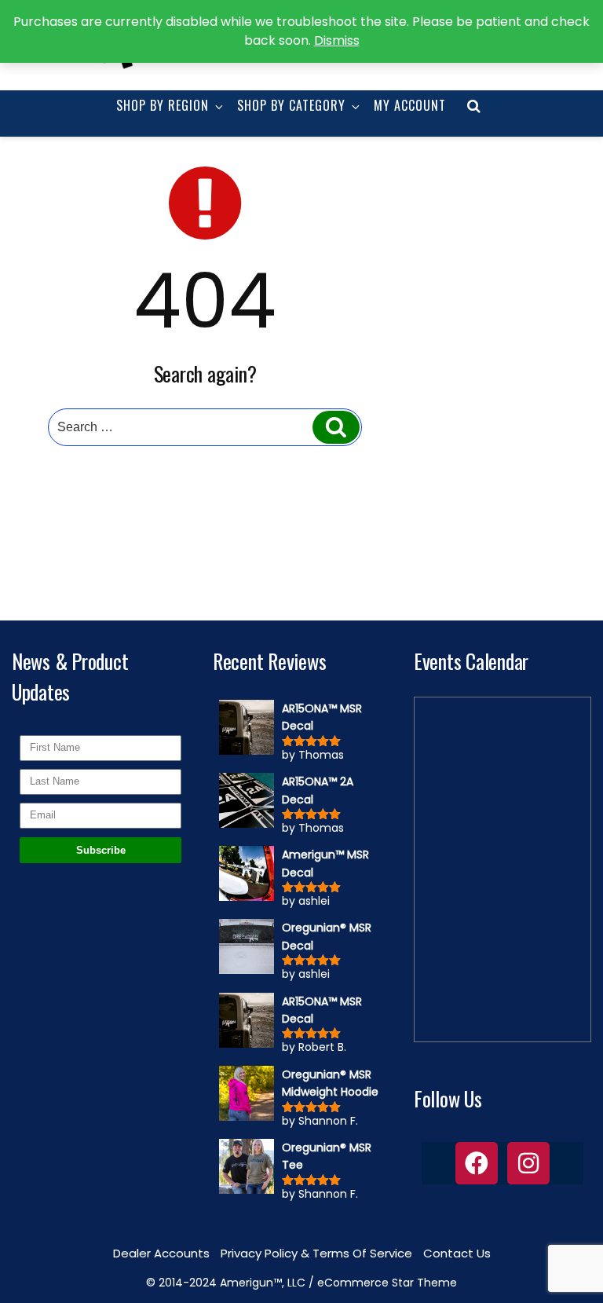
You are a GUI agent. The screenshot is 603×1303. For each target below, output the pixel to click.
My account (410, 105)
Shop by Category (291, 105)
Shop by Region (162, 105)
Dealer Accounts (161, 1253)
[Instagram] (528, 1163)
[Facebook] (476, 1163)
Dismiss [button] (337, 40)
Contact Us (457, 1253)
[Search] (336, 427)
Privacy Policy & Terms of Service (316, 1253)
